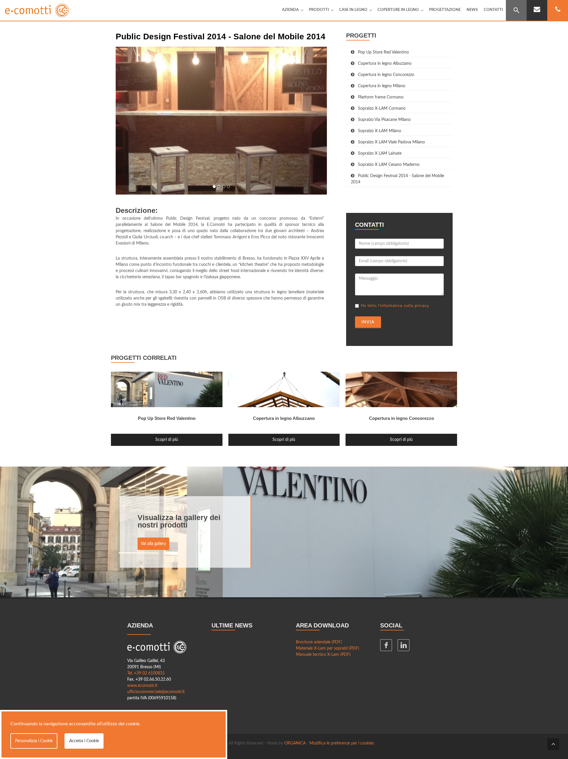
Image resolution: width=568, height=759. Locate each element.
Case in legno (353, 10)
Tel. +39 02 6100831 (146, 673)
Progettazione (445, 10)
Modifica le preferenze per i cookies (341, 743)
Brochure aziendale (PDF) (319, 642)
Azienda (290, 10)
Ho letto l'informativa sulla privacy (395, 305)
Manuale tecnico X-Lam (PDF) (323, 655)
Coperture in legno (398, 10)
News (472, 10)
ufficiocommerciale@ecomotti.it (156, 692)
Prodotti (319, 10)
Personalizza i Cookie (34, 741)
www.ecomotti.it (142, 686)
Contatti (493, 10)
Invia (368, 322)
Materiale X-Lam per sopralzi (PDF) (327, 648)
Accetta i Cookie (84, 741)
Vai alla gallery (153, 544)
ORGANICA (295, 743)
